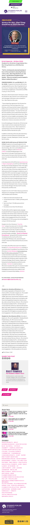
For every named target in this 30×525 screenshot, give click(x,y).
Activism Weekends (12, 251)
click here (22, 271)
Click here (9, 264)
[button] (26, 11)
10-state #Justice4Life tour (14, 247)
